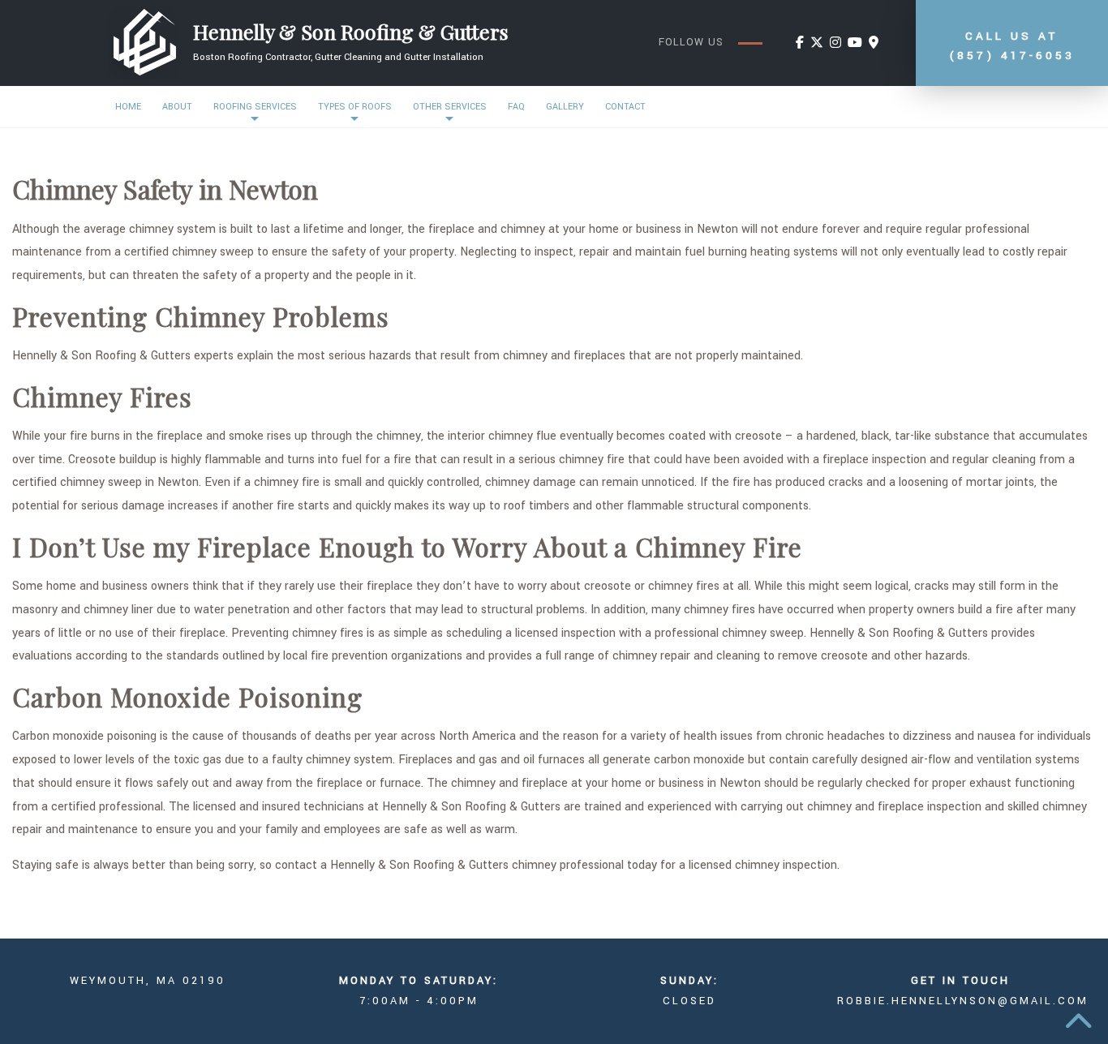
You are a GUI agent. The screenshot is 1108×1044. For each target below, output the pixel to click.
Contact (625, 107)
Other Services (450, 107)
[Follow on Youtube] (855, 43)
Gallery (565, 107)
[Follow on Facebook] (799, 43)
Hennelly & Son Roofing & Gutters (351, 31)
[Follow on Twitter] (817, 43)
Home (128, 107)
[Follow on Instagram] (835, 43)
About (177, 107)
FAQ (516, 107)
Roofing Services (255, 107)
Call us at (1012, 45)
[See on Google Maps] (873, 43)
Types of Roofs (355, 107)
